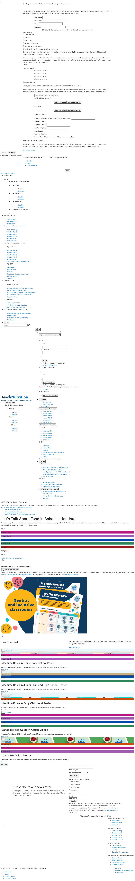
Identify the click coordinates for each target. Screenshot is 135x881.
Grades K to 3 (41, 70)
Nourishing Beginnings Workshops (19, 313)
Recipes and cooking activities (18, 274)
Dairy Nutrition (117, 860)
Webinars (10, 320)
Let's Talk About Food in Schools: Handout (20, 514)
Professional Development (49, 489)
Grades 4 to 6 (41, 73)
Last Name (38, 20)
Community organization (33, 46)
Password (37, 27)
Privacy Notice (32, 165)
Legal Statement (26, 574)
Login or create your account (50, 335)
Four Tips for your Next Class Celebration (21, 292)
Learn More (9, 650)
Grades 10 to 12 (41, 79)
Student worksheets (119, 847)
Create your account (50, 395)
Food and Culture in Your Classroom (20, 288)
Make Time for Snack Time (16, 290)
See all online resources (120, 852)
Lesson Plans (11, 269)
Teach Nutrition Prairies (13, 510)
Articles (42, 461)
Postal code (38, 131)
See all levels (11, 241)
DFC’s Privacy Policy (10, 574)
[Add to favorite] (3, 650)
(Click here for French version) (12, 558)
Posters (10, 272)
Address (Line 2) (40, 125)
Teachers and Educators (48, 409)
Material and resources (47, 425)
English (20, 197)
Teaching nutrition (13, 303)
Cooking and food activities (17, 305)
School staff (29, 40)
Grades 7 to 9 (41, 76)
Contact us (11, 224)
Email (36, 24)
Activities (10, 267)
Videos (9, 278)
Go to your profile (29, 150)
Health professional (31, 43)
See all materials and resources (18, 261)
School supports (13, 276)
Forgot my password (50, 365)
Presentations (12, 315)
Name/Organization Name (43, 118)
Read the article (74, 647)
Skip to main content (7, 173)
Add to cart (6, 653)
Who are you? (73, 770)
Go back (4, 153)
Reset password (48, 382)
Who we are (11, 219)
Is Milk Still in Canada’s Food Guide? (19, 295)
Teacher (27, 37)
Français (21, 191)
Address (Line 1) (40, 121)
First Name (38, 17)
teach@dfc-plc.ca (71, 574)
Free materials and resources (15, 512)
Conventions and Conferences (17, 318)
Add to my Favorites (11, 570)
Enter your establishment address (66, 102)
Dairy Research (117, 864)
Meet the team (12, 221)
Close (68, 171)
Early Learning (30, 34)
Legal (28, 163)
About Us (43, 399)
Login (45, 360)
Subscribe (73, 801)
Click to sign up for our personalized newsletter (41, 49)
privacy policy (112, 810)
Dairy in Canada (117, 858)
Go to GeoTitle (6, 507)
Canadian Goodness (119, 862)
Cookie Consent (10, 878)
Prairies (10, 403)
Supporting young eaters (16, 307)
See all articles (12, 297)
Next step (12, 153)
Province (37, 134)
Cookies (29, 161)
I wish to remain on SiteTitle (21, 507)
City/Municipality (40, 128)
